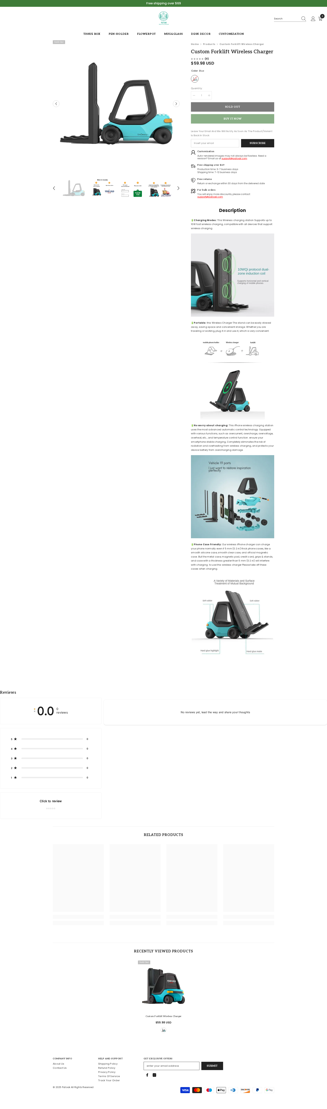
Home (195, 44)
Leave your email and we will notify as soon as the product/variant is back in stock (231, 133)
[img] (197, 59)
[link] (78, 917)
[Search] (290, 19)
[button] (56, 103)
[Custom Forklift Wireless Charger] (163, 986)
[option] (116, 103)
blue (163, 1030)
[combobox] (286, 19)
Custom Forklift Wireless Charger (164, 1016)
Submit (212, 1065)
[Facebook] (147, 1075)
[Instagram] (154, 1075)
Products (209, 44)
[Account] (313, 19)
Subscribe (258, 143)
